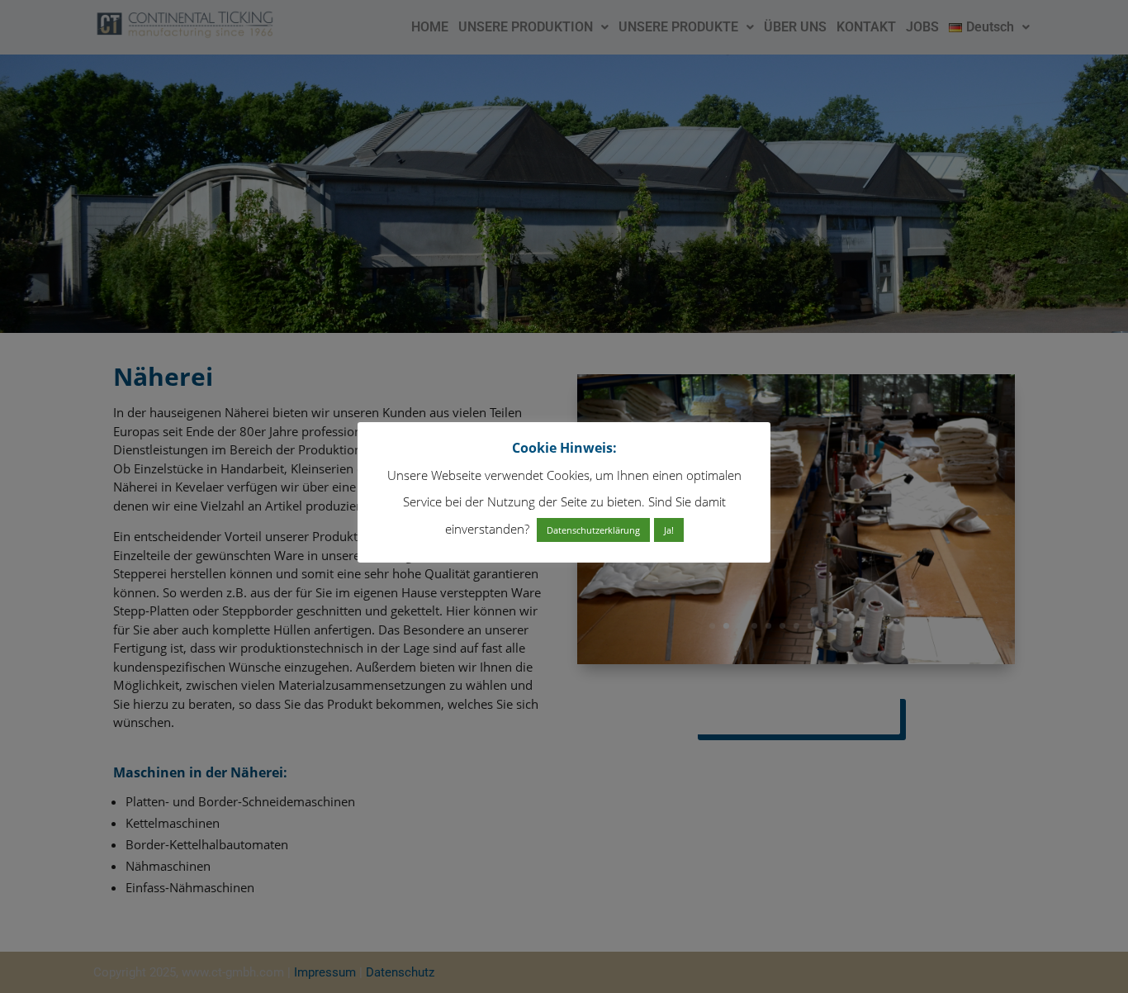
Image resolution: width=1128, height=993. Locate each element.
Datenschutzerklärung (593, 530)
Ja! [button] (669, 530)
